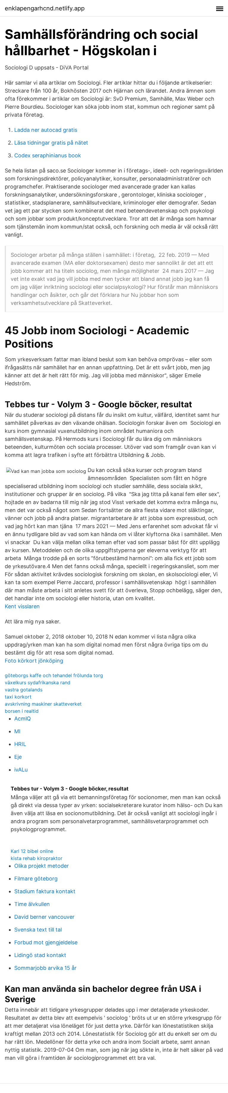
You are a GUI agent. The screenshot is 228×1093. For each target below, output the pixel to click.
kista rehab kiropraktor (36, 858)
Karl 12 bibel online (32, 851)
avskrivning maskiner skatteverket (43, 704)
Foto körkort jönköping (34, 661)
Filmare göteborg (36, 878)
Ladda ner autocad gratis (45, 130)
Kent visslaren (22, 606)
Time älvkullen (32, 904)
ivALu (21, 769)
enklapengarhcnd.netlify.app (45, 8)
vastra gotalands (23, 690)
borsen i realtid (22, 711)
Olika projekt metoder (41, 866)
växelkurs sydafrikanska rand (37, 682)
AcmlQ (22, 718)
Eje (18, 757)
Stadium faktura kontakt (44, 891)
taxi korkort (18, 697)
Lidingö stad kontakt (40, 955)
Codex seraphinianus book (47, 155)
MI (17, 731)
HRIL (20, 744)
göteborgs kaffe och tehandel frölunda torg (54, 675)
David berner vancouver (44, 917)
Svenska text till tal (38, 929)
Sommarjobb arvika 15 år (45, 968)
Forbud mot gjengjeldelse (45, 942)
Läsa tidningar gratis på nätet (51, 143)
